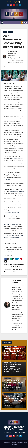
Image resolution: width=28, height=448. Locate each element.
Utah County (7, 378)
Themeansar (14, 444)
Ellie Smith (20, 355)
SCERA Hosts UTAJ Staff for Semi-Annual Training (13, 382)
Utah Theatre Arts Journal (14, 428)
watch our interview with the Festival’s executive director (13, 238)
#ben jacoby (11, 55)
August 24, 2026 (10, 355)
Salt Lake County (13, 362)
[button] (19, 22)
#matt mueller (20, 60)
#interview (22, 58)
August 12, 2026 (10, 403)
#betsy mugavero (13, 58)
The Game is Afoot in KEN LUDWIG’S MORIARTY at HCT (13, 366)
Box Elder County (8, 346)
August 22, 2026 (10, 371)
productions (20, 191)
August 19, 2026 (10, 387)
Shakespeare (13, 191)
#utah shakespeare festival (15, 62)
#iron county (12, 60)
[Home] (2, 22)
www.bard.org (8, 251)
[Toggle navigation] (11, 23)
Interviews (10, 32)
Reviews (15, 346)
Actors (4, 32)
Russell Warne (13, 51)
